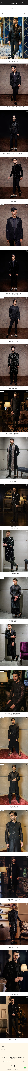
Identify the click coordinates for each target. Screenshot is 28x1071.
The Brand (4, 1050)
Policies (3, 1053)
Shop (2, 1046)
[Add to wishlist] (27, 18)
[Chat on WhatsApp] (25, 1068)
